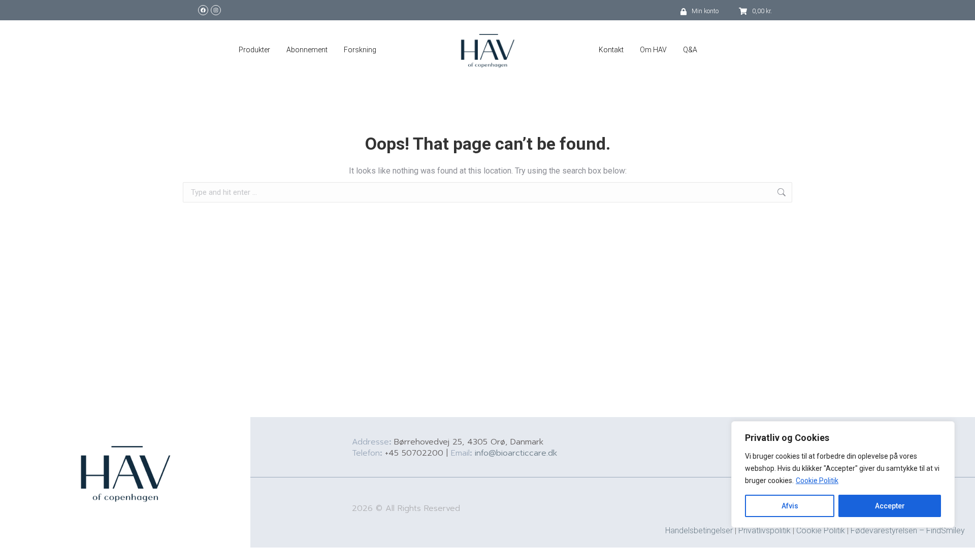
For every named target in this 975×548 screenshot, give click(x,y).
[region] (843, 474)
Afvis (790, 506)
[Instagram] (216, 10)
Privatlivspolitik (764, 530)
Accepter (890, 506)
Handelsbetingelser (699, 530)
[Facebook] (203, 10)
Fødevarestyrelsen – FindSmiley (908, 530)
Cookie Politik (817, 480)
